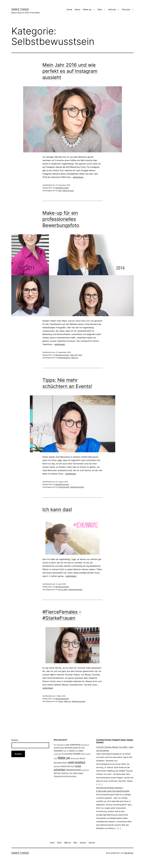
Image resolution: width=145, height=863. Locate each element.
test (55, 773)
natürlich (63, 766)
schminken (59, 769)
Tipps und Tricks (76, 355)
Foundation (58, 750)
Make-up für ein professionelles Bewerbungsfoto (60, 219)
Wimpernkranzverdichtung (62, 776)
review (78, 766)
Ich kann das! (57, 509)
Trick (70, 773)
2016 (60, 191)
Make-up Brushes (74, 758)
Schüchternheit (63, 487)
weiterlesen (78, 177)
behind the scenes (71, 747)
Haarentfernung (58, 754)
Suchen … (15, 740)
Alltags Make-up (61, 744)
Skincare (126, 9)
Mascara (82, 758)
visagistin (80, 773)
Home (69, 9)
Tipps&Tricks (65, 773)
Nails (99, 9)
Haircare (112, 9)
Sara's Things (20, 9)
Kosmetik (88, 754)
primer (72, 766)
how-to (83, 754)
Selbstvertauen (68, 191)
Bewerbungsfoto (64, 358)
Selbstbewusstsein (62, 188)
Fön (68, 750)
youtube (73, 776)
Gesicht (72, 751)
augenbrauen (75, 744)
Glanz (76, 750)
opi (68, 766)
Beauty (62, 747)
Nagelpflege (57, 766)
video (75, 773)
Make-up (87, 9)
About (77, 9)
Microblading (58, 762)
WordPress (128, 853)
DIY (79, 747)
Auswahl (56, 747)
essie (83, 747)
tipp (58, 773)
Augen (67, 744)
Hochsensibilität (67, 754)
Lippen (55, 758)
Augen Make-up (85, 744)
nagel (71, 762)
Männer (65, 762)
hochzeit (76, 753)
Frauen (60, 701)
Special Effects (85, 770)
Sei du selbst (63, 589)
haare (81, 750)
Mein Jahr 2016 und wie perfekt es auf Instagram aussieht (69, 71)
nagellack (79, 762)
